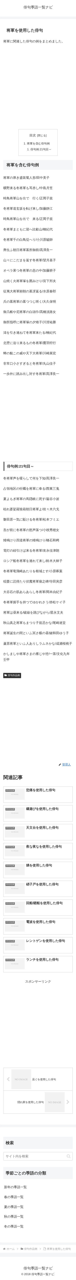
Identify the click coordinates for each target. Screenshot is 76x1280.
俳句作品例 (14, 675)
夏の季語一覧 (14, 1207)
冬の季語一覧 (14, 1226)
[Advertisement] (38, 87)
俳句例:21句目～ (40, 149)
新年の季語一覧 (15, 1187)
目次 (32, 135)
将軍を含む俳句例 (38, 143)
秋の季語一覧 (14, 1216)
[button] (68, 1156)
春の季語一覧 (14, 1197)
